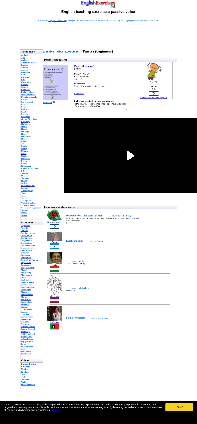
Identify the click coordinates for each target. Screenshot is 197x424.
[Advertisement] (98, 39)
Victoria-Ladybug (54, 222)
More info (57, 410)
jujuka (54, 265)
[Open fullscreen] (54, 102)
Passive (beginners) (84, 66)
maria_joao (55, 322)
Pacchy (55, 242)
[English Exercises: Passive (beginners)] (55, 99)
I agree (179, 407)
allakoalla (54, 296)
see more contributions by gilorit (153, 97)
